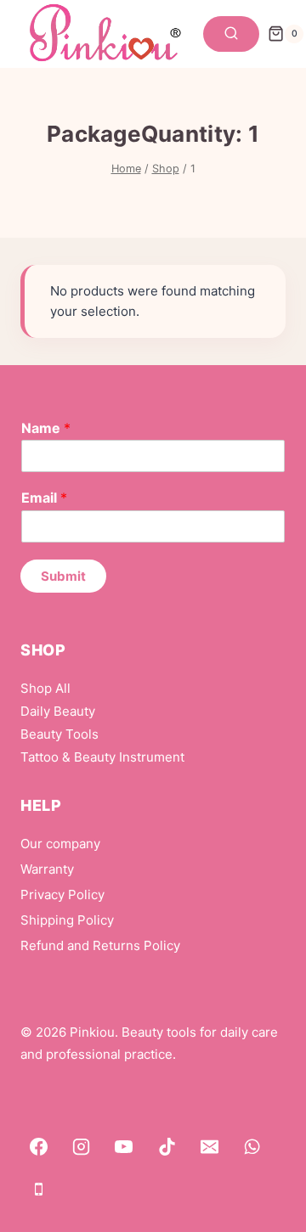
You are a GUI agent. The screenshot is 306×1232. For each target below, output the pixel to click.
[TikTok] (166, 1146)
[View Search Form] (231, 34)
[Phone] (38, 1189)
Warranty (47, 869)
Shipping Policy (67, 920)
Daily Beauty (57, 711)
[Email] (210, 1146)
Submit (63, 576)
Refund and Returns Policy (100, 945)
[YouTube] (124, 1146)
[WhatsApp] (252, 1146)
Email (44, 497)
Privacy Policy (62, 894)
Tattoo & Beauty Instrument (102, 757)
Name (46, 427)
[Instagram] (81, 1146)
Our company (60, 843)
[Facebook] (38, 1146)
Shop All (45, 688)
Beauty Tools (59, 734)
